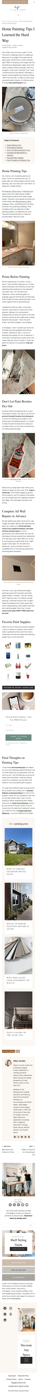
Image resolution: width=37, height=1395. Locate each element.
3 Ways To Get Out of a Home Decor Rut (28, 1150)
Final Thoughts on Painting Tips (18, 160)
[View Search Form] (34, 2)
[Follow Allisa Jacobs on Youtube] (21, 1136)
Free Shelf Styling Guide (15, 2)
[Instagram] (11, 1308)
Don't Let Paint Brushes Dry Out (18, 150)
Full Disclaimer (15, 1298)
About (20, 1379)
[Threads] (11, 1314)
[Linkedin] (5, 1320)
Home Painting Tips (14, 145)
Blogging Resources (18, 1383)
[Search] (30, 1225)
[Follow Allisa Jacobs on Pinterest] (28, 1136)
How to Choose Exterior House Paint (16, 871)
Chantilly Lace (7, 297)
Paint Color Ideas (12, 21)
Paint (17, 1051)
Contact (28, 1379)
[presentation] (18, 847)
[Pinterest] (5, 1314)
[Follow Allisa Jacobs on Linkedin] (25, 1136)
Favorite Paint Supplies (15, 158)
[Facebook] (5, 1308)
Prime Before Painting (15, 148)
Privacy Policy (11, 1379)
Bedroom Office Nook (13, 191)
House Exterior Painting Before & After (18, 926)
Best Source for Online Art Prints (8, 1149)
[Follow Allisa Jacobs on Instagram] (18, 1136)
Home (4, 21)
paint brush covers (15, 479)
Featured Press (23, 1376)
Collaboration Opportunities (18, 1386)
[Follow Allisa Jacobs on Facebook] (14, 1136)
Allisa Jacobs (7, 45)
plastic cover (25, 493)
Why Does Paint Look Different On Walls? (18, 980)
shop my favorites (18, 1270)
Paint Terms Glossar (19, 803)
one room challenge (8, 1051)
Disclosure (12, 1376)
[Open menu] (18, 15)
